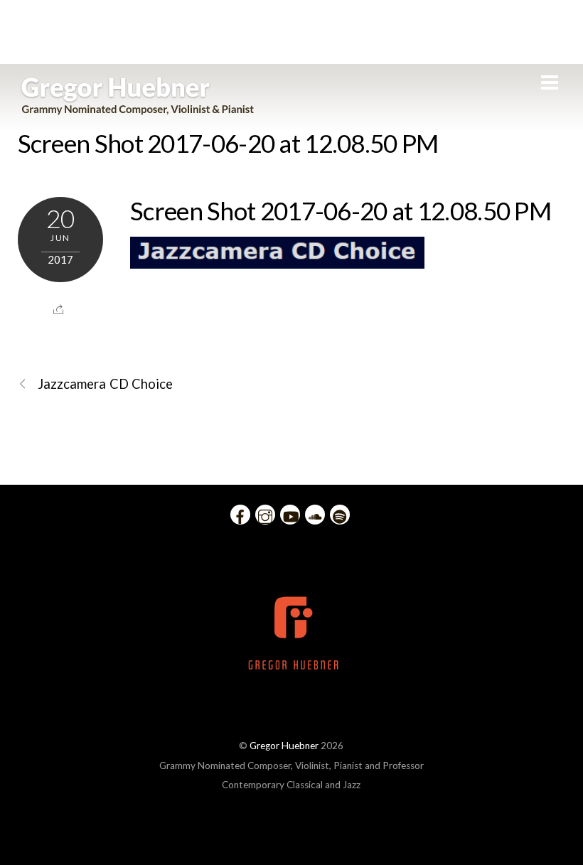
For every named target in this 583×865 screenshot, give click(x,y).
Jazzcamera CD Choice (105, 384)
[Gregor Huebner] (137, 108)
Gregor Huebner (284, 745)
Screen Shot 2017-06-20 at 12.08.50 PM (228, 143)
